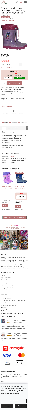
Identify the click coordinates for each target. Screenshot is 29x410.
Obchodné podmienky (7, 280)
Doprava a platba (6, 278)
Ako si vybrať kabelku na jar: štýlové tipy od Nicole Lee (13, 258)
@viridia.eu (6, 310)
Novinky (3, 282)
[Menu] (25, 2)
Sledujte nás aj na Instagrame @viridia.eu (15, 228)
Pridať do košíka (15, 83)
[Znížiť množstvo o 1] (6, 84)
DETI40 (8, 77)
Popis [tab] (3, 128)
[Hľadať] (17, 2)
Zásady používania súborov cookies (11, 288)
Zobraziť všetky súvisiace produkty (14, 217)
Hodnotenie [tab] (9, 128)
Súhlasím (20, 406)
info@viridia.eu (7, 298)
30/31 (16, 210)
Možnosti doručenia (6, 67)
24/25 (8, 210)
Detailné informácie (6, 106)
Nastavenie (14, 401)
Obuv (12, 157)
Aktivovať (19, 78)
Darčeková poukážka (6, 284)
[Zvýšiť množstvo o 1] (6, 82)
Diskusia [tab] (16, 128)
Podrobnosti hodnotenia (7, 20)
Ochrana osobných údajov (8, 286)
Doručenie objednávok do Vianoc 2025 (11, 265)
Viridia (5, 303)
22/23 (3, 210)
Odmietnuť (7, 406)
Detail (4, 205)
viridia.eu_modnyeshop (9, 305)
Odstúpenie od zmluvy (7, 290)
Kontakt (3, 276)
